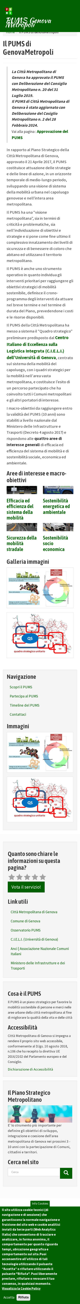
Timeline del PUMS (24, 705)
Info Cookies (40, 1203)
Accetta (8, 1297)
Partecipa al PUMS (24, 696)
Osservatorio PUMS (26, 930)
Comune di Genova (25, 921)
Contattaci (18, 714)
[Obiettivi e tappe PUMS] (40, 587)
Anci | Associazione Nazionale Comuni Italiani (40, 951)
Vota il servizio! (26, 887)
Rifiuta (23, 1297)
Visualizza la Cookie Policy (21, 1288)
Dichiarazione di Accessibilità (30, 1069)
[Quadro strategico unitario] (40, 635)
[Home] (8, 11)
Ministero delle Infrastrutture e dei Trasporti (38, 966)
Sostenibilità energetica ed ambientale (56, 506)
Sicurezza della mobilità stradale (22, 543)
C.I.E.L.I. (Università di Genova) (34, 939)
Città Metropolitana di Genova (34, 912)
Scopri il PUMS (21, 687)
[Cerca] (66, 1173)
